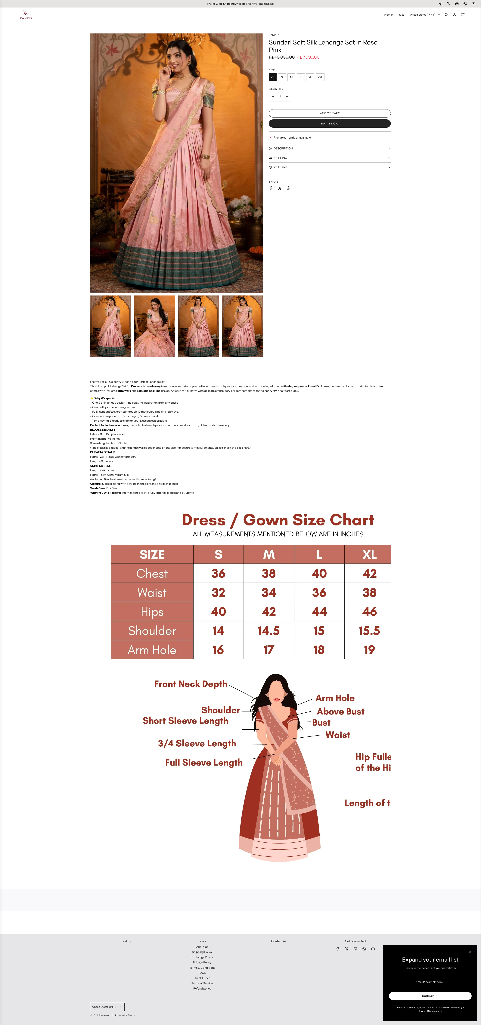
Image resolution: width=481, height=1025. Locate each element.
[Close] (470, 952)
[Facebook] (440, 4)
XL (310, 77)
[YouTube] (473, 4)
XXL (320, 77)
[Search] (446, 15)
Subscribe (430, 996)
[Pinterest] (465, 4)
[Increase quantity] (287, 97)
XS (272, 77)
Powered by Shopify (125, 1015)
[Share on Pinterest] (288, 189)
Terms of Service (427, 1011)
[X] (449, 4)
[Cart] (463, 15)
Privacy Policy (455, 1007)
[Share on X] (279, 189)
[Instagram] (457, 4)
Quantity (276, 89)
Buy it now (329, 123)
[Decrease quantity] (273, 97)
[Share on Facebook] (271, 189)
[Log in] (454, 15)
